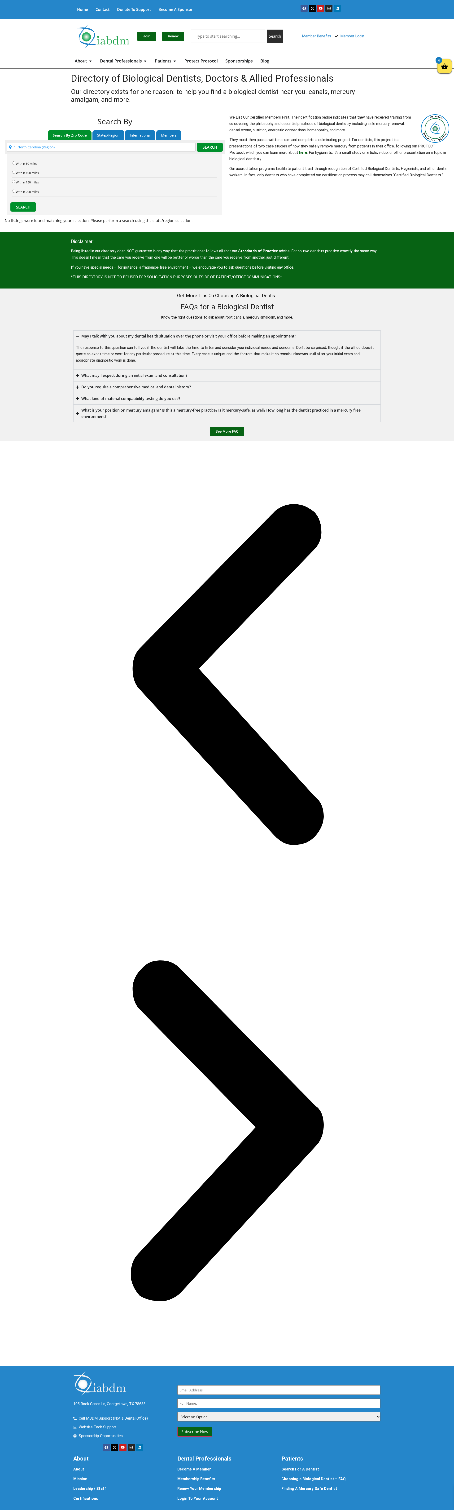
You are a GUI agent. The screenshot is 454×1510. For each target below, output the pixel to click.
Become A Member (194, 1469)
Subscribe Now (194, 1431)
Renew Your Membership (199, 1488)
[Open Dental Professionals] (145, 61)
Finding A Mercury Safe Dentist (309, 1488)
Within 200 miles (27, 191)
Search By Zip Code (70, 135)
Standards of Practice (258, 251)
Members (169, 135)
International (140, 135)
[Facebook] (304, 8)
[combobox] (228, 36)
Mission (80, 1479)
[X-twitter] (312, 8)
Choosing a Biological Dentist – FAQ (313, 1479)
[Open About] (90, 61)
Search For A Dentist (300, 1469)
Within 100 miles (27, 172)
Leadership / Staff (89, 1488)
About (78, 1469)
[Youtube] (320, 8)
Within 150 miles (27, 182)
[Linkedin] (337, 8)
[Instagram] (328, 8)
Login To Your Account (197, 1498)
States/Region (108, 135)
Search (210, 147)
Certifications (85, 1498)
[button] (227, 675)
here (303, 152)
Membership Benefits (196, 1479)
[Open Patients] (175, 61)
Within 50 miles (26, 163)
